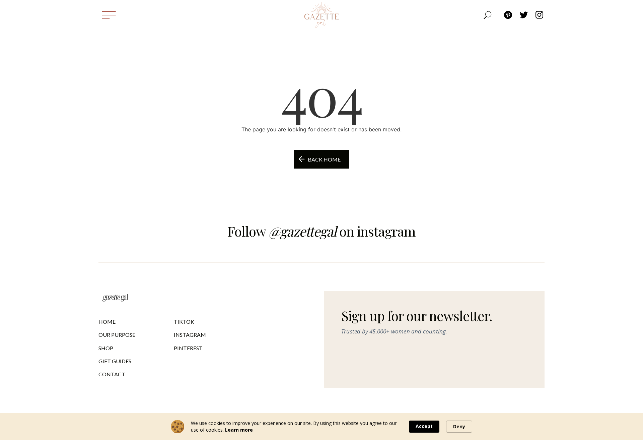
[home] (321, 15)
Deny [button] (459, 426)
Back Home (324, 159)
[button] (108, 14)
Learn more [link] (239, 430)
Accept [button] (424, 426)
